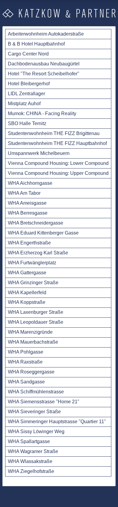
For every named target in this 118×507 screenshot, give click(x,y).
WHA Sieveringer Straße (34, 411)
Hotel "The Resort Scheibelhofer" (43, 73)
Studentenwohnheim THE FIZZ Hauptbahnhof (57, 143)
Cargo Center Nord (28, 53)
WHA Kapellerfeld (27, 292)
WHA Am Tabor (24, 193)
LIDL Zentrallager (26, 93)
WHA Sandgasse (26, 381)
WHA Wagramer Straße (33, 451)
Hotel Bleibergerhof (29, 83)
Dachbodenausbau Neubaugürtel (44, 63)
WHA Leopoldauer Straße (35, 322)
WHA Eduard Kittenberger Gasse (43, 232)
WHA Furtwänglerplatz (32, 262)
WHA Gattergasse (27, 272)
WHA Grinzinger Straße (33, 282)
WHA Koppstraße (26, 302)
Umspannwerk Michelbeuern (39, 153)
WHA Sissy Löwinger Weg (36, 431)
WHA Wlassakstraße (30, 461)
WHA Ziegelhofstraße (31, 471)
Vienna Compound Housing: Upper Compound (58, 173)
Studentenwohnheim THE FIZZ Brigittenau (54, 133)
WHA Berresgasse (28, 213)
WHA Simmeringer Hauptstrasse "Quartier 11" (57, 421)
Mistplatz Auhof (24, 103)
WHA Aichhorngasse (30, 183)
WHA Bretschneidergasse (35, 222)
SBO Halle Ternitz (27, 123)
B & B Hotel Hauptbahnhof (36, 43)
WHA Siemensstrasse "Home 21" (43, 401)
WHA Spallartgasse (29, 441)
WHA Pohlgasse (25, 351)
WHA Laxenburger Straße (35, 312)
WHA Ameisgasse (27, 203)
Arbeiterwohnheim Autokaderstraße (46, 33)
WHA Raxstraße (25, 361)
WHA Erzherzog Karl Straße (38, 252)
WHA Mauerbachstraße (33, 342)
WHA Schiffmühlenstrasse (36, 391)
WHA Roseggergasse (31, 371)
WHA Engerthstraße (29, 242)
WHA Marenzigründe (30, 332)
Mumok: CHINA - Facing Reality (42, 113)
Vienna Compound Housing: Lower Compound (58, 163)
